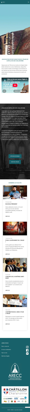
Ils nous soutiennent (6, 350)
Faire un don (4, 353)
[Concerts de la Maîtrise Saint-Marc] (15, 265)
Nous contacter (5, 346)
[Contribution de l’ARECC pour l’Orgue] (15, 300)
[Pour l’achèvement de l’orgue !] (15, 228)
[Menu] (28, 2)
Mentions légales (5, 356)
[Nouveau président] (15, 192)
